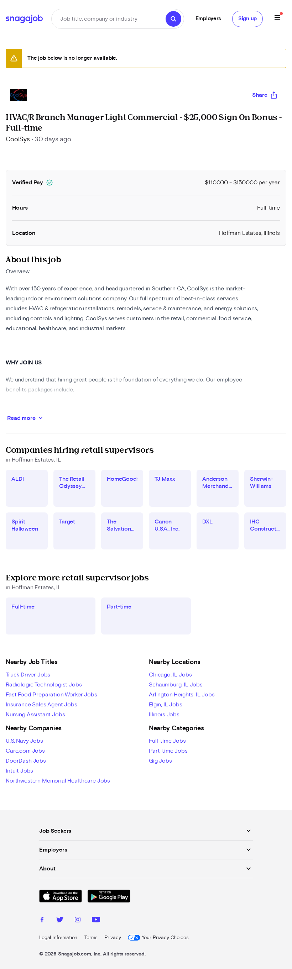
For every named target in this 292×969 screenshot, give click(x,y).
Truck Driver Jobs (28, 675)
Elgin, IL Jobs (165, 704)
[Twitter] (59, 920)
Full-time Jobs (167, 741)
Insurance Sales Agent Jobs (41, 704)
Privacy (112, 937)
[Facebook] (42, 920)
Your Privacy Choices (165, 937)
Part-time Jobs (168, 751)
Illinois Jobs (164, 714)
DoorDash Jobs (26, 761)
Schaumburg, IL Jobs (176, 685)
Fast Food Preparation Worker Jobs (51, 694)
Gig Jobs (160, 761)
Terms (90, 937)
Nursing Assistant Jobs (35, 714)
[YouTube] (96, 920)
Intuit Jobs (19, 771)
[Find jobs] (173, 19)
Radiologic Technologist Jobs (44, 685)
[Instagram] (77, 920)
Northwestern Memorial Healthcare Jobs (58, 781)
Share (259, 95)
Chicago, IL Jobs (170, 675)
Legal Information (58, 937)
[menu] (277, 18)
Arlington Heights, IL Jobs (182, 694)
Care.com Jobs (25, 751)
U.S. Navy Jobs (24, 741)
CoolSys (18, 139)
